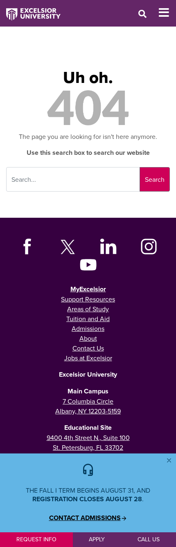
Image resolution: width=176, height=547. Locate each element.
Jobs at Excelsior (88, 357)
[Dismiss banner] (169, 460)
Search (155, 179)
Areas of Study (88, 308)
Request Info (36, 539)
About (88, 338)
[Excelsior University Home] (30, 10)
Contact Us (88, 348)
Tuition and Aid (88, 318)
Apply (97, 539)
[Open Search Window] (142, 14)
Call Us (149, 539)
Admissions (88, 328)
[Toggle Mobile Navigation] (167, 13)
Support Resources (88, 299)
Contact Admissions (85, 518)
